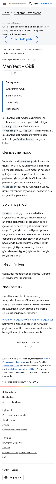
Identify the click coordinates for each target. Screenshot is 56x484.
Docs (6, 13)
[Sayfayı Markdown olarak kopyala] (15, 73)
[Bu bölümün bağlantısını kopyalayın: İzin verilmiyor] (27, 265)
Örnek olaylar (8, 420)
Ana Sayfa (7, 49)
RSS (4, 457)
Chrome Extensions (27, 13)
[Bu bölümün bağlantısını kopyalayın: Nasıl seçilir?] (25, 287)
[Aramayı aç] (30, 3)
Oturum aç (47, 3)
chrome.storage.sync (14, 319)
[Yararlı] (29, 59)
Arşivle (5, 424)
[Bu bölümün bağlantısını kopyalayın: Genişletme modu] (34, 153)
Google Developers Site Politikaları (21, 369)
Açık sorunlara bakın (11, 402)
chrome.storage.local (41, 319)
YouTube (6, 447)
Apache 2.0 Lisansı (10, 365)
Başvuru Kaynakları (15, 53)
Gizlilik (14, 470)
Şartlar (5, 470)
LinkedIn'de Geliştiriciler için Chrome (19, 452)
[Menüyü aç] (5, 3)
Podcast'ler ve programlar (14, 429)
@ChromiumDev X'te (12, 442)
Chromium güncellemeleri (14, 415)
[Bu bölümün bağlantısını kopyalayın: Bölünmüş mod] (30, 205)
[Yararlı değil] (33, 59)
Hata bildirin (8, 397)
